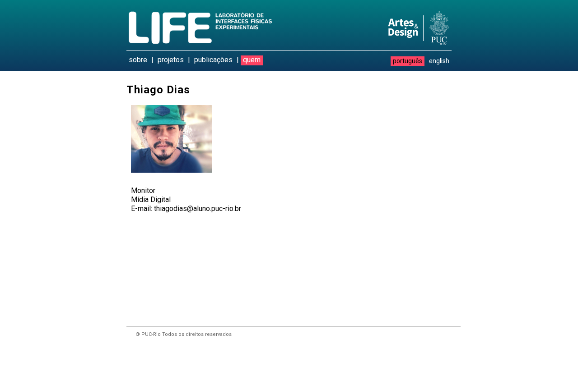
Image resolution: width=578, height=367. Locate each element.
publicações (213, 59)
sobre (138, 59)
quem (252, 59)
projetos (171, 59)
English (439, 60)
